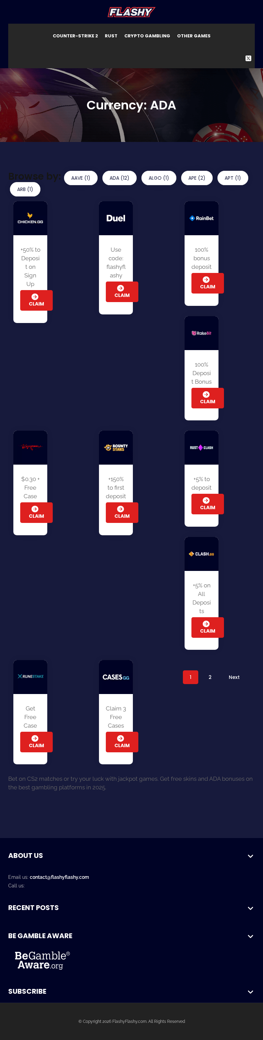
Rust (111, 36)
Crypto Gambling (147, 36)
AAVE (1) (80, 178)
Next (234, 677)
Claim (36, 745)
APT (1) (233, 178)
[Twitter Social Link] (248, 58)
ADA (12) (119, 178)
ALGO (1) (159, 178)
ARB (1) (25, 189)
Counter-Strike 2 (75, 36)
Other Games (194, 36)
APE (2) (196, 178)
